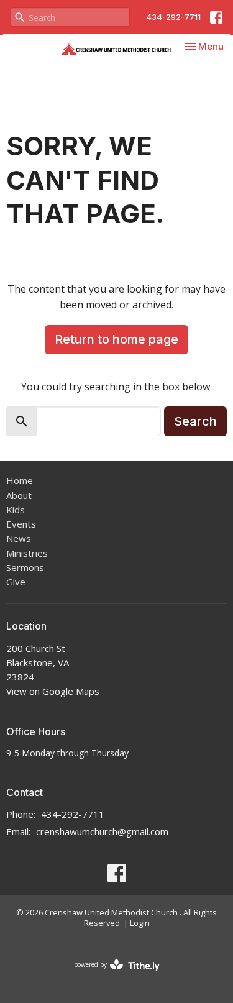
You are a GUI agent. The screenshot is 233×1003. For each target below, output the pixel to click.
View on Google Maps (52, 691)
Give (15, 581)
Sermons (25, 567)
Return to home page (116, 339)
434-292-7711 (173, 17)
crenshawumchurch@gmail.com (102, 831)
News (18, 538)
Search (195, 421)
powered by (110, 975)
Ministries (27, 553)
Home (19, 480)
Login (140, 922)
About (19, 495)
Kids (15, 509)
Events (21, 524)
